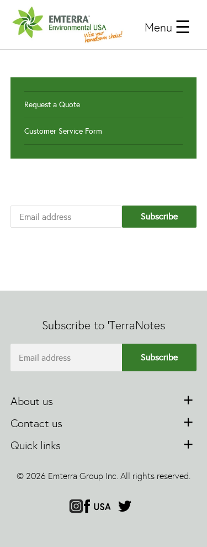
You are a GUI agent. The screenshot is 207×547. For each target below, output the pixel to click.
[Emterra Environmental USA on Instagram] (76, 507)
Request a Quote (52, 104)
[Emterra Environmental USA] (67, 25)
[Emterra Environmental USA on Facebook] (97, 507)
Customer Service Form (63, 131)
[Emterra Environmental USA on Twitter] (125, 507)
